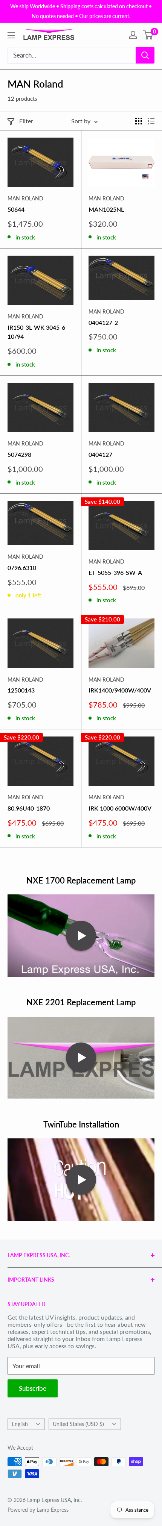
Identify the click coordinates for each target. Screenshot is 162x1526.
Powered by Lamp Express (38, 1509)
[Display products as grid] (138, 121)
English (20, 1424)
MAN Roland (25, 198)
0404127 (100, 454)
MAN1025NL (106, 209)
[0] (148, 34)
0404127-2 (103, 322)
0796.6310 (22, 567)
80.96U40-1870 (29, 808)
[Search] (145, 55)
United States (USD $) (78, 1424)
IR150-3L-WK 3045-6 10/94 (36, 332)
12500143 (21, 690)
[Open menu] (11, 35)
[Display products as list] (151, 121)
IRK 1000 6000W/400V (120, 808)
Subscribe (32, 1388)
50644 (16, 209)
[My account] (133, 35)
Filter (26, 120)
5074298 (19, 454)
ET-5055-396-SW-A (115, 572)
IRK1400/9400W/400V (120, 690)
